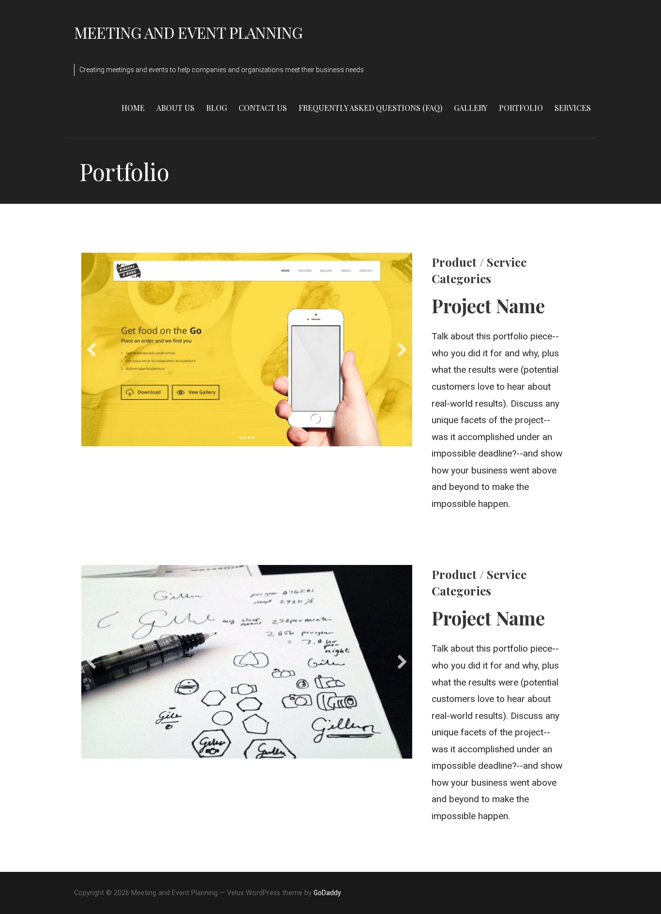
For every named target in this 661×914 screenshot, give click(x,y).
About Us (175, 108)
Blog (216, 108)
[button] (91, 349)
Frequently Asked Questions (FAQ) (370, 108)
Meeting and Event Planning (188, 32)
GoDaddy (327, 893)
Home (133, 108)
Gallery (470, 108)
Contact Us (263, 108)
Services (573, 108)
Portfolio (521, 108)
